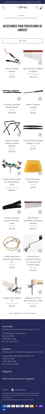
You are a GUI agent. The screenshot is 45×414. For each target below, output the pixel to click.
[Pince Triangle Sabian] (12, 56)
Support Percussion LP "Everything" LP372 (12, 182)
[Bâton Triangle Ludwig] (33, 92)
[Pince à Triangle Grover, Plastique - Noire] (12, 205)
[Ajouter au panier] (19, 63)
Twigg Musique (20, 393)
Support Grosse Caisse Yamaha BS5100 (12, 143)
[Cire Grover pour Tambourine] (33, 166)
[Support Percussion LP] (12, 166)
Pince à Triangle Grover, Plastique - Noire (12, 220)
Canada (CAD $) (19, 390)
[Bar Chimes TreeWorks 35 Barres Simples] (33, 205)
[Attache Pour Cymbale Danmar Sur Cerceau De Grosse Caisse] (33, 243)
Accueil (21, 16)
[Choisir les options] (19, 98)
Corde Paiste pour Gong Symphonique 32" (12, 259)
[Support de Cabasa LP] (12, 285)
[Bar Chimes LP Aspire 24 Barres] (33, 56)
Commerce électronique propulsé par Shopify (17, 400)
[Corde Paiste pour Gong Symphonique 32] (12, 243)
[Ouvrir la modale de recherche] (36, 7)
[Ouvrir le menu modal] (3, 7)
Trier (24, 41)
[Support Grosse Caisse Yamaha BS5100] (12, 127)
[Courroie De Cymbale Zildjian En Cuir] (33, 127)
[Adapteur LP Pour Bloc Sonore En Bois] (33, 285)
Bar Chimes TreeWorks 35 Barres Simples (33, 220)
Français (5, 390)
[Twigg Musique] (22, 7)
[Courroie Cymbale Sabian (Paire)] (12, 92)
